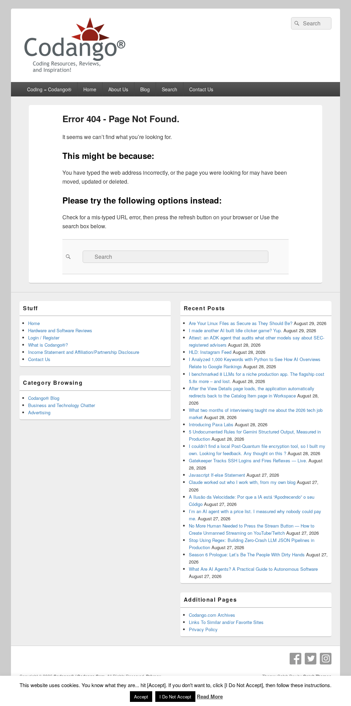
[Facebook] (295, 658)
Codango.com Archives (212, 615)
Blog (145, 89)
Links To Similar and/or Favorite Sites (226, 622)
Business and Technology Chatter (61, 405)
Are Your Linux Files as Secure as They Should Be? (240, 323)
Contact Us (201, 89)
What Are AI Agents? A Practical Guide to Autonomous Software (253, 569)
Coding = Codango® (49, 89)
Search (169, 89)
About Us (118, 89)
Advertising (39, 412)
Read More (210, 696)
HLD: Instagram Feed (210, 352)
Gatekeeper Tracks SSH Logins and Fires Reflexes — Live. (248, 460)
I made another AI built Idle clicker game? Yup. (235, 330)
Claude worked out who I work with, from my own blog (242, 482)
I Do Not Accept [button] (175, 696)
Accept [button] (141, 696)
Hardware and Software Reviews (60, 330)
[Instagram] (325, 658)
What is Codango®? (48, 345)
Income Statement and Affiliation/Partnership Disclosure (83, 352)
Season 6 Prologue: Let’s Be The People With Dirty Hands (247, 554)
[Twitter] (310, 658)
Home (89, 89)
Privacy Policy (203, 629)
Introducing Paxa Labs (211, 424)
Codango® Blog (43, 398)
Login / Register (43, 337)
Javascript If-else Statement (217, 475)
